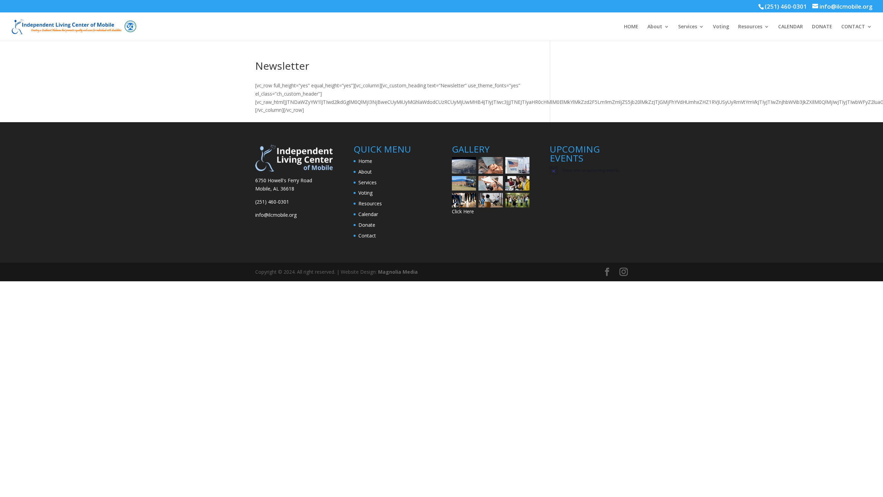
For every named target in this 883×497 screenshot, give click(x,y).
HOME (631, 27)
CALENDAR (790, 27)
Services (687, 27)
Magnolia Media (398, 272)
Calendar (368, 214)
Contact (367, 235)
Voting (721, 27)
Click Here (463, 211)
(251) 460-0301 (786, 6)
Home (365, 161)
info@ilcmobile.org (276, 215)
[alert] (588, 170)
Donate (366, 225)
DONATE (822, 27)
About (654, 27)
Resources (750, 27)
